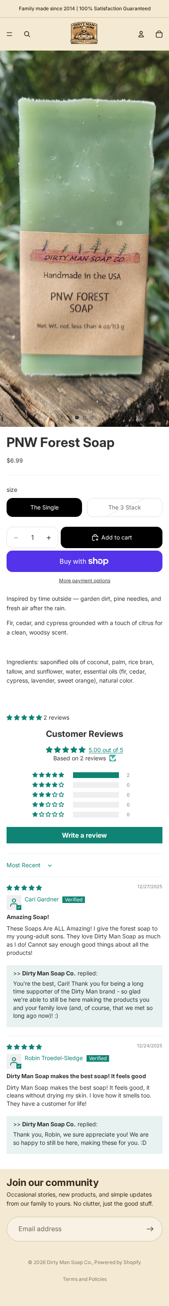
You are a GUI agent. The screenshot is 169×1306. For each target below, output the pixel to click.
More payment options (84, 581)
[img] (24, 887)
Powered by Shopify (117, 1262)
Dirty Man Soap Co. (69, 1262)
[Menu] (9, 34)
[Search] (27, 34)
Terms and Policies (85, 1279)
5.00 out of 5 (106, 749)
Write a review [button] (84, 835)
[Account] (141, 34)
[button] (25, 717)
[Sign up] (150, 1229)
